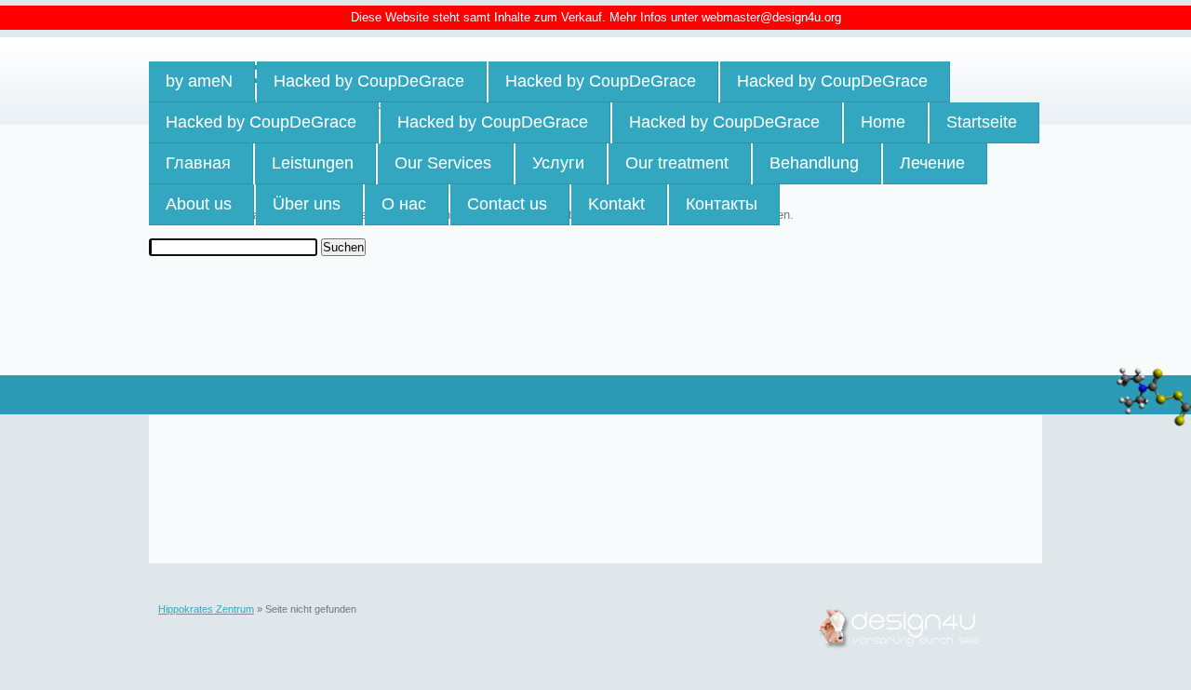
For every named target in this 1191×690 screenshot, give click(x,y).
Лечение (932, 163)
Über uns (307, 204)
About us (199, 204)
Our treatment (677, 163)
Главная (198, 163)
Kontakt (616, 204)
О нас (403, 204)
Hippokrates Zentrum (206, 609)
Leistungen (313, 163)
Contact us (507, 204)
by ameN (199, 81)
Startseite (981, 122)
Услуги (558, 163)
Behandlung (814, 163)
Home (883, 122)
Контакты (721, 204)
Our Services (443, 163)
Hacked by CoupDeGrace (369, 81)
